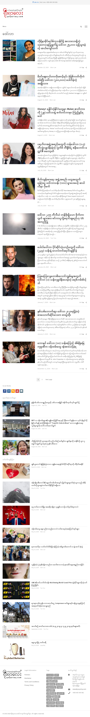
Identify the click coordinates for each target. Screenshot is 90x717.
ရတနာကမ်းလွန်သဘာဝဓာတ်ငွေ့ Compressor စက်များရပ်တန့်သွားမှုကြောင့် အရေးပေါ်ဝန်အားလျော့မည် (58, 604)
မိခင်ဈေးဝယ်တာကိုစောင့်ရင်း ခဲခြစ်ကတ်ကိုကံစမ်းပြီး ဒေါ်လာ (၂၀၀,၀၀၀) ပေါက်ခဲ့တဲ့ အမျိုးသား (61, 80)
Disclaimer (27, 678)
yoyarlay (42, 645)
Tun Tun (53, 238)
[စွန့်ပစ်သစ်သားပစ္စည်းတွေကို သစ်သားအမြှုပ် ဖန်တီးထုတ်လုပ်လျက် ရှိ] (16, 402)
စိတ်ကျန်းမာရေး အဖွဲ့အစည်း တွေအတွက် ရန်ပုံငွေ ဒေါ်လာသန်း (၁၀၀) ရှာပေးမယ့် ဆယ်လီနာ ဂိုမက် (61, 183)
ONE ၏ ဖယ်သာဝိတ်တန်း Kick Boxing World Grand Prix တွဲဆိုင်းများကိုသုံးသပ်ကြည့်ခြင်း (59, 584)
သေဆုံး (56, 699)
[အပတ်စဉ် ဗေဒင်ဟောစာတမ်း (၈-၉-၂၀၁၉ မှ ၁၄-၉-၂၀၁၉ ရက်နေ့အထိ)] (16, 626)
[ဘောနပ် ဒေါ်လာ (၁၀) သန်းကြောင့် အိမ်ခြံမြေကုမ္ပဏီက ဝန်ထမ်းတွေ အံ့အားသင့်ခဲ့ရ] (19, 343)
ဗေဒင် (49, 696)
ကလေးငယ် (57, 678)
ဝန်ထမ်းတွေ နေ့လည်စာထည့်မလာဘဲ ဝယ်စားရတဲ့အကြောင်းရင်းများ (55, 529)
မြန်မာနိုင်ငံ (56, 696)
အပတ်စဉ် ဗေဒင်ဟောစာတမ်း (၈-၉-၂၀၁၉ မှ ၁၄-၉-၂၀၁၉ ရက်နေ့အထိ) (56, 626)
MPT (56, 675)
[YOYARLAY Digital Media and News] (45, 13)
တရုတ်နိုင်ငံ (50, 690)
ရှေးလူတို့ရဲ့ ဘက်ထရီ (39, 642)
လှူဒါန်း (49, 699)
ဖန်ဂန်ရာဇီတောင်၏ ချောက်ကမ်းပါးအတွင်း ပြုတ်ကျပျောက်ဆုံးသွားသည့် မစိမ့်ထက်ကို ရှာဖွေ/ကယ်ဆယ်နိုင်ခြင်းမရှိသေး (59, 484)
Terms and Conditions (31, 682)
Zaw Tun (44, 405)
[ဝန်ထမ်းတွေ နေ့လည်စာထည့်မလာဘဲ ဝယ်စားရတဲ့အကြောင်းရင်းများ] (16, 529)
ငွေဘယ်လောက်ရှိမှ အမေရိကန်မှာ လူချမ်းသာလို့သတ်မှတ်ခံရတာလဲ (55, 507)
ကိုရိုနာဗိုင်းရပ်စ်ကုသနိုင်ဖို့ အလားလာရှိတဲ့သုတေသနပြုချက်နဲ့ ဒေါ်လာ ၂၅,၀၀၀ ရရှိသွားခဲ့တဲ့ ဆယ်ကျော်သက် (62, 45)
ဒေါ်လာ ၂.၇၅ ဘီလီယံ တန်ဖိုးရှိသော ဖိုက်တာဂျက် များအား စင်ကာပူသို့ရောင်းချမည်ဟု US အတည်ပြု (61, 218)
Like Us (36, 2)
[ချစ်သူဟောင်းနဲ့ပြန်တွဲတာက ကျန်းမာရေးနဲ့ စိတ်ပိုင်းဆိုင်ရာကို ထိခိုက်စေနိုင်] (16, 464)
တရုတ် (60, 687)
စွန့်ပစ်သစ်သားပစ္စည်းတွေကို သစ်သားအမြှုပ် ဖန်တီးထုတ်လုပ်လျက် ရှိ (55, 402)
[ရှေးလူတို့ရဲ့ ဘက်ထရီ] (16, 642)
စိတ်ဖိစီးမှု (60, 684)
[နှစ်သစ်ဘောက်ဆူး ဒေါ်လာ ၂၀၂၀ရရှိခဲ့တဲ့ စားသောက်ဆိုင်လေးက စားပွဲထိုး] (19, 311)
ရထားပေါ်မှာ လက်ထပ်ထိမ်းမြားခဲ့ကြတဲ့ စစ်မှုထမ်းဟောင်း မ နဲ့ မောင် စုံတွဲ (57, 546)
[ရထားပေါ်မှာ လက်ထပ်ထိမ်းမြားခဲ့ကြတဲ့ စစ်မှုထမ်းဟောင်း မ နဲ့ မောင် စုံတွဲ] (16, 547)
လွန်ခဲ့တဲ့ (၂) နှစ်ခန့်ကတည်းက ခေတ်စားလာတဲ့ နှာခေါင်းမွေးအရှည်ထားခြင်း (58, 564)
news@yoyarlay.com (79, 689)
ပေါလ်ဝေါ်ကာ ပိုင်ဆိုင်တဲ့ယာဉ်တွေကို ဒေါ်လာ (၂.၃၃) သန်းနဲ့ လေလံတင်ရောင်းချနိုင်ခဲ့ (61, 249)
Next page (49, 379)
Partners (27, 675)
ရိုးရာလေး (14, 714)
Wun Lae (53, 67)
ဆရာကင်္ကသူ (51, 687)
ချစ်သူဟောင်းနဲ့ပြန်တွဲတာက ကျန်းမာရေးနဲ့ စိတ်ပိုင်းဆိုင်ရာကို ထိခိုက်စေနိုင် (57, 464)
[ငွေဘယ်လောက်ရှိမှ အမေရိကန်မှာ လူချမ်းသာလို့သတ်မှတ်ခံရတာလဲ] (16, 507)
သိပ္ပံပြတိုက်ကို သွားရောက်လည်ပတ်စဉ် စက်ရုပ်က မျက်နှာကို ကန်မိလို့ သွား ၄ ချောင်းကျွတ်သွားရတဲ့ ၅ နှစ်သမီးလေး (58, 442)
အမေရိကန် (59, 702)
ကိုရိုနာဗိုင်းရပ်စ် (52, 681)
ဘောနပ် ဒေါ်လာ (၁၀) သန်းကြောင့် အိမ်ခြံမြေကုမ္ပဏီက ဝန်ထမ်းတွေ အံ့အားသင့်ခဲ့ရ (61, 345)
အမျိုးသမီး (50, 705)
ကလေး (49, 678)
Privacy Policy (29, 685)
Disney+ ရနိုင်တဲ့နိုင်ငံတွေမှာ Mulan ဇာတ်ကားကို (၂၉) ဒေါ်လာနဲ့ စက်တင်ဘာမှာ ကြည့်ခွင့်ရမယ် (61, 112)
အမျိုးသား (59, 705)
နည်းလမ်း (61, 693)
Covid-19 (50, 675)
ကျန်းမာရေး (51, 684)
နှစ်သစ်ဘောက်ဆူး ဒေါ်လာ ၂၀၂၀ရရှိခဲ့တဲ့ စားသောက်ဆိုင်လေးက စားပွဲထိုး (58, 313)
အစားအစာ (50, 702)
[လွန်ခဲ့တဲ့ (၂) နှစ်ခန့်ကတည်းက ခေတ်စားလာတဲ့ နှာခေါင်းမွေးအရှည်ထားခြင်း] (16, 565)
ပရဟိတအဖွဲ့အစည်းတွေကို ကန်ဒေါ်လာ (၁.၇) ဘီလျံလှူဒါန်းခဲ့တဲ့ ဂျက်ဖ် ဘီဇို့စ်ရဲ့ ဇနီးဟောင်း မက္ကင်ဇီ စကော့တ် (62, 148)
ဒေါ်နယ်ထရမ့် (51, 693)
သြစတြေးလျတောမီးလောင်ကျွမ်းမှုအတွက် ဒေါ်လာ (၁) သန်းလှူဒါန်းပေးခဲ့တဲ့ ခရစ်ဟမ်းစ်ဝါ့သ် (62, 280)
